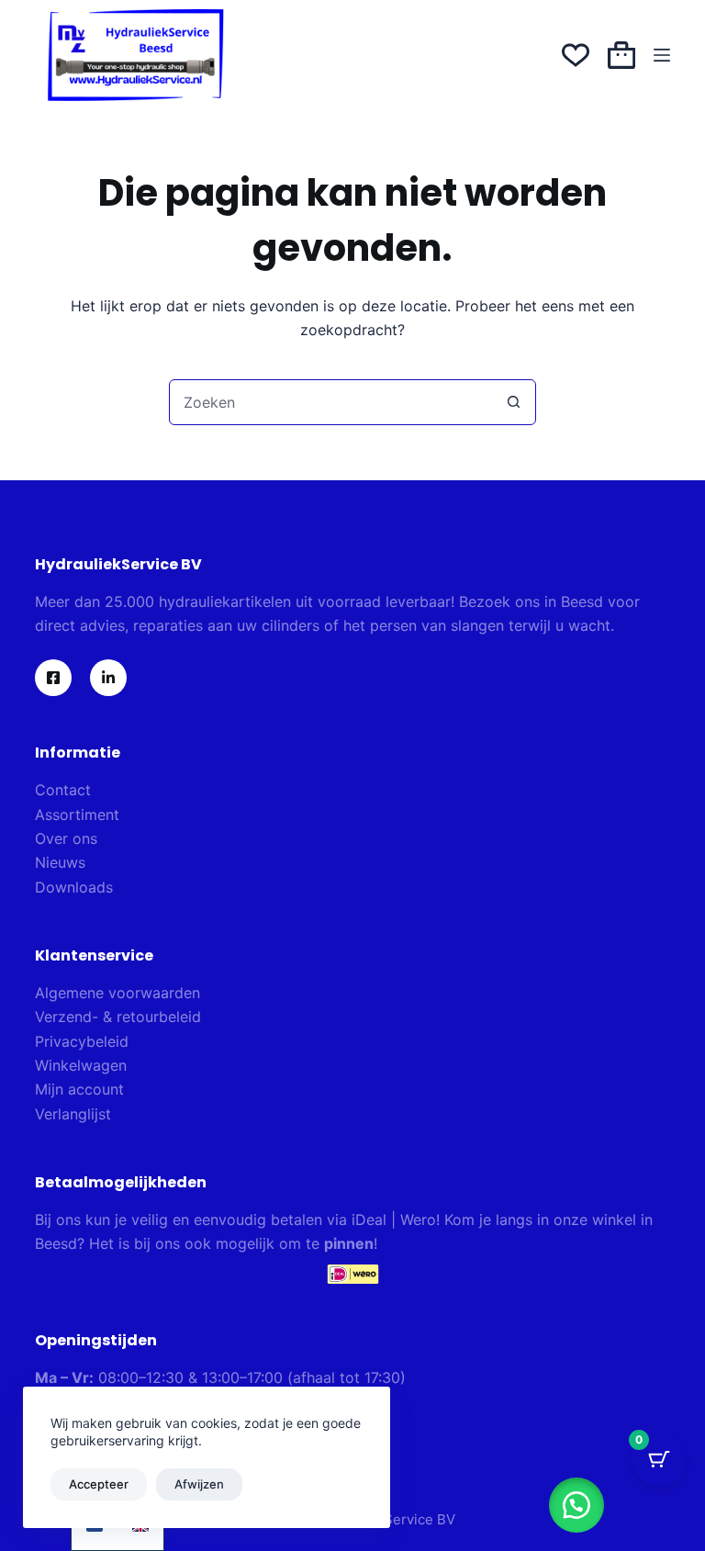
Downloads (74, 887)
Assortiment (77, 814)
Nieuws (60, 862)
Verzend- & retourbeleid (118, 1016)
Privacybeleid (82, 1041)
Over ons (66, 838)
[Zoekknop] (513, 402)
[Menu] (662, 55)
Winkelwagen (81, 1065)
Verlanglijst (73, 1114)
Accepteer (99, 1484)
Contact (63, 790)
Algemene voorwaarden (117, 992)
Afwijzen (199, 1484)
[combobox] (330, 402)
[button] (576, 1505)
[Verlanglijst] (575, 55)
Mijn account (79, 1089)
